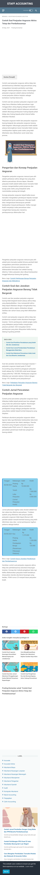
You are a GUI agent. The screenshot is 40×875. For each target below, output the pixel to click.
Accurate (7, 760)
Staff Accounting (20, 3)
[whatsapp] (33, 632)
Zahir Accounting (10, 802)
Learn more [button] (29, 866)
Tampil (11, 77)
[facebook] (6, 632)
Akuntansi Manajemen (12, 778)
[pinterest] (24, 632)
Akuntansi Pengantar (11, 781)
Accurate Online (9, 764)
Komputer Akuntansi (11, 791)
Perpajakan (8, 798)
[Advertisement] (20, 51)
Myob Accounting (10, 795)
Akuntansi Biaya (9, 767)
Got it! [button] (6, 871)
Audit (6, 788)
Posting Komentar (16, 28)
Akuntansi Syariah (10, 785)
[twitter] (15, 632)
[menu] (3, 10)
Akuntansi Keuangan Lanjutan (14, 771)
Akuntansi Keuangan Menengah (15, 774)
